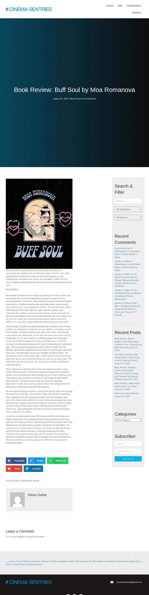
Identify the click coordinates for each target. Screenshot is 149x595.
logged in (22, 536)
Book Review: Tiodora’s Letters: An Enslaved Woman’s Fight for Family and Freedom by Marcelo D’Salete (126, 373)
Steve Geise (75, 98)
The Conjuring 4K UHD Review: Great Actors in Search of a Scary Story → (109, 561)
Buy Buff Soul (12, 289)
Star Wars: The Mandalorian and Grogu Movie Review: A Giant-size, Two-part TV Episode (127, 309)
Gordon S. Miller (122, 261)
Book (17, 480)
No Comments (89, 98)
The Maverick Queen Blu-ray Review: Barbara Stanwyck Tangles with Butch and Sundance (127, 280)
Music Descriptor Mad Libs (127, 393)
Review (36, 480)
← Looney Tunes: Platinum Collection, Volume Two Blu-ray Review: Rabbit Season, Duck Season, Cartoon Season (40, 562)
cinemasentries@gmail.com (129, 582)
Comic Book (26, 480)
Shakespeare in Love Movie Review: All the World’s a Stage (127, 254)
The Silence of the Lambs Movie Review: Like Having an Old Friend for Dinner (127, 357)
